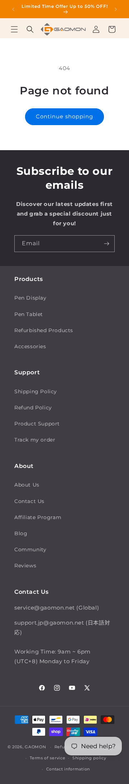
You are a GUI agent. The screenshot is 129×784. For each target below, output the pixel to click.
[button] (14, 29)
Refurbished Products (43, 330)
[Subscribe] (106, 243)
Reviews (25, 565)
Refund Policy (33, 407)
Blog (20, 533)
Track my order (34, 440)
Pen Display (30, 298)
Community (30, 549)
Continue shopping (64, 116)
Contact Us (29, 501)
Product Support (37, 423)
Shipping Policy (35, 391)
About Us (26, 485)
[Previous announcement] (13, 9)
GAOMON (35, 746)
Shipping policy (89, 757)
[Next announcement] (116, 9)
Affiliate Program (37, 517)
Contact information (68, 768)
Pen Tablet (28, 314)
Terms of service (47, 757)
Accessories (30, 346)
